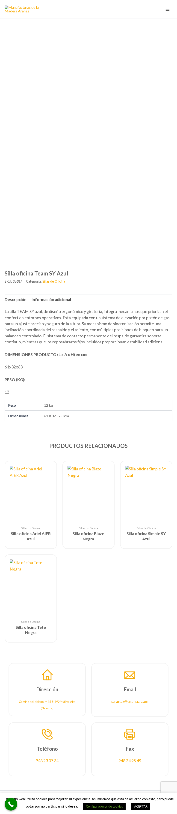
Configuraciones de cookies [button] (104, 806)
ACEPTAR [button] (141, 806)
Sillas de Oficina (53, 281)
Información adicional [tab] (51, 299)
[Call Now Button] (11, 804)
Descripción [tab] (16, 299)
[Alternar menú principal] (167, 9)
